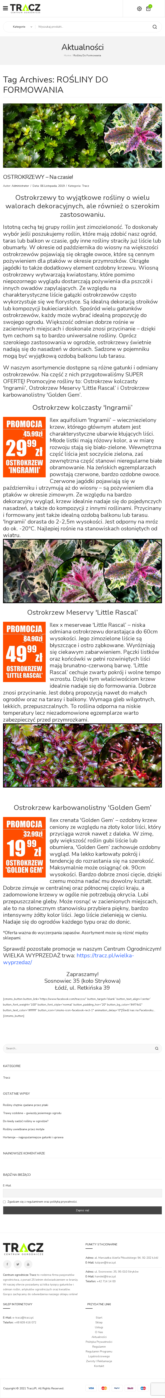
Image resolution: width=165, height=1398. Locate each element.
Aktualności (99, 1337)
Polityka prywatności (99, 1342)
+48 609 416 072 (25, 1322)
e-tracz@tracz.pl (23, 1318)
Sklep (99, 1322)
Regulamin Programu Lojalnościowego (99, 1354)
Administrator (20, 186)
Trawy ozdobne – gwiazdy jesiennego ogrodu (32, 1113)
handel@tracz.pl (105, 1276)
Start (99, 1318)
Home (67, 55)
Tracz (85, 186)
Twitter (17, 1264)
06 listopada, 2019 (52, 186)
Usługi (99, 1327)
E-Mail (7, 1185)
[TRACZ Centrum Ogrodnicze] (25, 8)
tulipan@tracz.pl (105, 1262)
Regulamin (99, 1347)
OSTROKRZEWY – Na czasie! (38, 177)
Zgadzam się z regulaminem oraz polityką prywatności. (42, 1202)
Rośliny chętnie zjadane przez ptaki (25, 1105)
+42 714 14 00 (106, 1281)
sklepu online (68, 1294)
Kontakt (99, 1366)
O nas (99, 1332)
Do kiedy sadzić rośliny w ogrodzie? (25, 1121)
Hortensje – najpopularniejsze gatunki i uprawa (33, 1137)
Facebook (7, 1264)
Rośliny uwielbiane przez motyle (23, 1129)
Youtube (28, 1264)
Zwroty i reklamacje (99, 1361)
